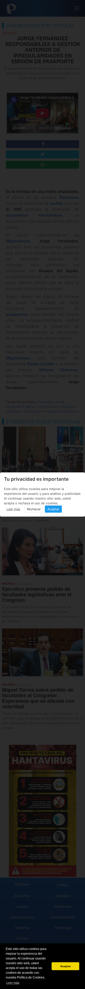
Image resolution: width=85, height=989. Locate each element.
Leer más (13, 509)
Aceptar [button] (65, 966)
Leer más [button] (12, 982)
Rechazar (34, 509)
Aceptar (53, 509)
